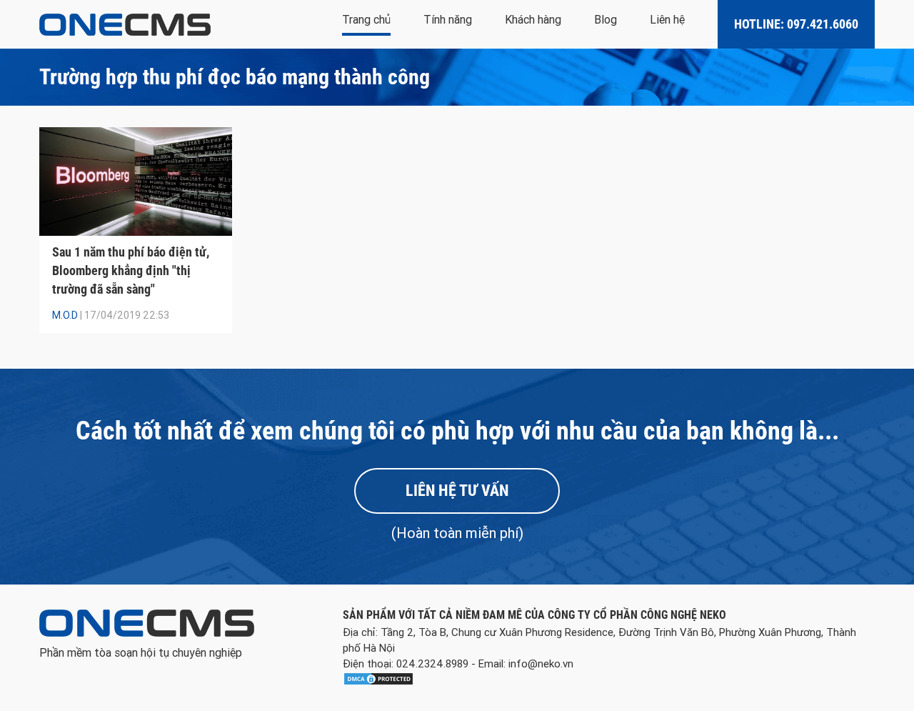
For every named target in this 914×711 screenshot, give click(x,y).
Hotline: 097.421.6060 (796, 23)
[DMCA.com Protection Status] (378, 682)
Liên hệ (667, 19)
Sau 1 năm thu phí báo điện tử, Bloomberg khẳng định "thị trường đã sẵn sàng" (130, 270)
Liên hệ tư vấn (457, 490)
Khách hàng (533, 19)
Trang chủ (366, 19)
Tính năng (447, 19)
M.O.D (65, 315)
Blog (605, 19)
